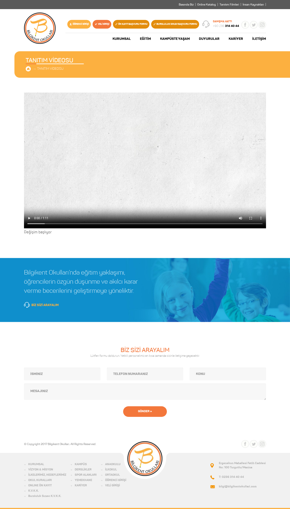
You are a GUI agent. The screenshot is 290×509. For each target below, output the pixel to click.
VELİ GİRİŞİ (103, 24)
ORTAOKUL (112, 475)
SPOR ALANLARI (86, 475)
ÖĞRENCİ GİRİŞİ (81, 24)
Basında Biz (186, 4)
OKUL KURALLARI (40, 480)
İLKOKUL (111, 469)
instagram (262, 25)
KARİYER (236, 39)
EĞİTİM (145, 39)
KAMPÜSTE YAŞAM (175, 39)
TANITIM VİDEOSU (50, 69)
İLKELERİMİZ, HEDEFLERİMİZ (47, 475)
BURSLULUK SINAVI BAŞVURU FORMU (176, 24)
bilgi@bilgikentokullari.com (238, 486)
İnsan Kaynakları (253, 4)
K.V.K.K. (33, 491)
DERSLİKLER (83, 469)
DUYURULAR (209, 39)
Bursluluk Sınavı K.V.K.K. (44, 496)
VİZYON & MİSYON (40, 469)
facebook (245, 25)
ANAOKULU (113, 464)
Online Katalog (206, 4)
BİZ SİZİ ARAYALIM (45, 305)
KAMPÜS (81, 464)
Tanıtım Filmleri (229, 4)
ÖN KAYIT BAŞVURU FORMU (133, 24)
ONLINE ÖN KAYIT (40, 485)
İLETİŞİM (259, 39)
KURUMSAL (122, 39)
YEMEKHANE (83, 480)
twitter (254, 25)
